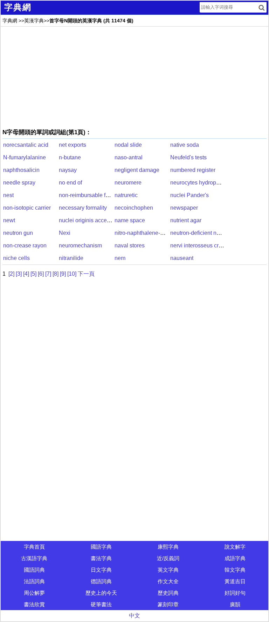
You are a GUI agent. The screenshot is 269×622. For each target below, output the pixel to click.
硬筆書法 (101, 604)
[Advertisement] (134, 77)
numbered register (192, 170)
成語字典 (235, 558)
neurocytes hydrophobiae (201, 183)
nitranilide (71, 258)
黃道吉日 (235, 581)
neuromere (128, 183)
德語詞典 (101, 581)
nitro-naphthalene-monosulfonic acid (160, 233)
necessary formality (83, 208)
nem (120, 258)
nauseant (181, 258)
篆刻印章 (168, 604)
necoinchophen (134, 208)
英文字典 (168, 570)
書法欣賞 (34, 604)
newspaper (184, 208)
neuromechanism (80, 245)
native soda (184, 145)
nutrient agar (185, 220)
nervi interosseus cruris (199, 245)
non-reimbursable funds (88, 195)
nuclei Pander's (189, 195)
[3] (19, 274)
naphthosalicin (21, 170)
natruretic (126, 195)
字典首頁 (34, 547)
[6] (41, 274)
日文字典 (101, 570)
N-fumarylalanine (24, 157)
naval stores (130, 245)
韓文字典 (235, 570)
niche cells (16, 258)
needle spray (19, 183)
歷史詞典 (168, 593)
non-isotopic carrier (27, 208)
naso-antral (129, 157)
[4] (26, 274)
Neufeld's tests (188, 157)
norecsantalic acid (25, 145)
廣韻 (235, 604)
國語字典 (101, 547)
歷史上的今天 (101, 593)
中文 (134, 616)
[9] (63, 274)
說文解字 (235, 547)
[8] (55, 274)
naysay (68, 170)
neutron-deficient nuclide (201, 233)
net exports (72, 145)
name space (130, 220)
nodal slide (128, 145)
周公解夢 (34, 593)
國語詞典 (34, 570)
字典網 (9, 20)
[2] (11, 274)
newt (9, 220)
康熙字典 (168, 547)
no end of (70, 183)
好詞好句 (235, 593)
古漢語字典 (34, 558)
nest (8, 195)
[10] (71, 274)
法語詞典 (34, 581)
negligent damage (137, 170)
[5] (33, 274)
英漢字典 (34, 20)
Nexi (64, 233)
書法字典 (101, 558)
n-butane (70, 157)
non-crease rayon (25, 245)
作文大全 (168, 581)
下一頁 (86, 274)
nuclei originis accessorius (92, 220)
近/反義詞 (168, 558)
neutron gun (18, 233)
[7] (48, 274)
